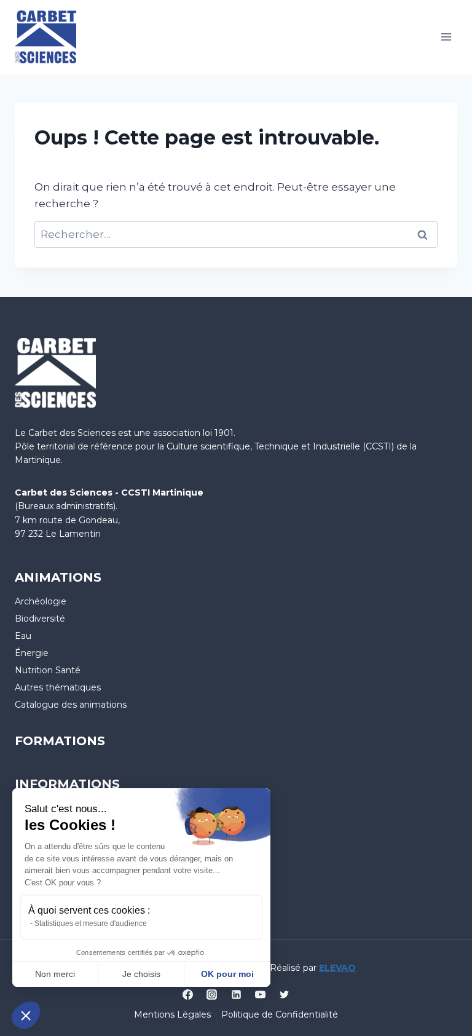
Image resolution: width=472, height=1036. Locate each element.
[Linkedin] (236, 994)
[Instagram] (212, 994)
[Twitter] (283, 994)
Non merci (55, 974)
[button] (26, 1015)
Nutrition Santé (48, 670)
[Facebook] (188, 994)
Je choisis (141, 974)
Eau (23, 635)
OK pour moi (227, 974)
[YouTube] (260, 994)
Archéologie (40, 601)
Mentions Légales (172, 1014)
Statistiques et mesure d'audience (90, 923)
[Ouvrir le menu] (446, 36)
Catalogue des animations (71, 704)
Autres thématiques (58, 687)
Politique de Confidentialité (279, 1014)
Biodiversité (40, 618)
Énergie (32, 652)
